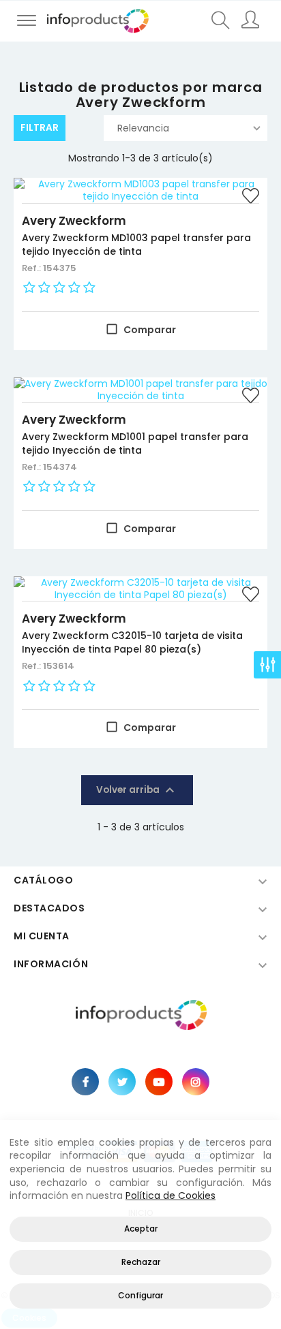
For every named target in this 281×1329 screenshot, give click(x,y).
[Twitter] (122, 1081)
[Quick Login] (251, 21)
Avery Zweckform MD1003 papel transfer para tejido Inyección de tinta (136, 244)
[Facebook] (85, 1081)
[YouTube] (159, 1081)
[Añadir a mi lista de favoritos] (250, 197)
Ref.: (32, 268)
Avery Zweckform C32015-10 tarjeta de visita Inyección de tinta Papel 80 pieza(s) (132, 642)
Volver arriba (137, 790)
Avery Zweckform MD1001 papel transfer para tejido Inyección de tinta (135, 443)
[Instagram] (195, 1081)
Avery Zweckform (74, 221)
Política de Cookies (170, 1195)
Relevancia (143, 128)
